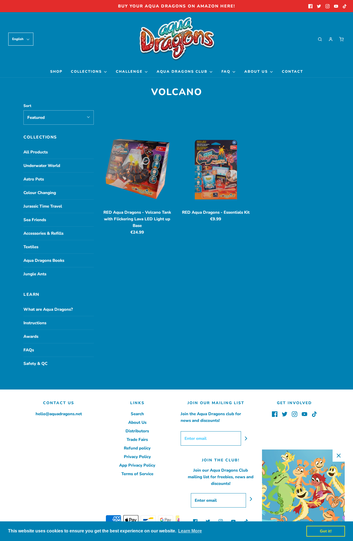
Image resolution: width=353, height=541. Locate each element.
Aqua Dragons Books (43, 260)
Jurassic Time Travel (42, 206)
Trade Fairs (137, 439)
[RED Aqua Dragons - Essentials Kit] (216, 169)
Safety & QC (35, 363)
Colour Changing (39, 192)
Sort (27, 105)
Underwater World (41, 165)
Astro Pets (33, 179)
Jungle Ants (34, 274)
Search (137, 414)
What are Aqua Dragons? (48, 309)
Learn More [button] (190, 531)
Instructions (34, 323)
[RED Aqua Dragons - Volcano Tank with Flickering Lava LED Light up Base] (137, 169)
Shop (56, 71)
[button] (20, 39)
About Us (137, 422)
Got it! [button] (326, 531)
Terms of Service (137, 474)
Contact (292, 71)
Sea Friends (34, 220)
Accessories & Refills (43, 233)
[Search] (320, 39)
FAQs (28, 350)
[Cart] (341, 39)
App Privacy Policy (137, 465)
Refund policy (137, 448)
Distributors (137, 431)
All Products (35, 152)
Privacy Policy (137, 456)
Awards (30, 336)
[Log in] (330, 39)
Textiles (30, 247)
